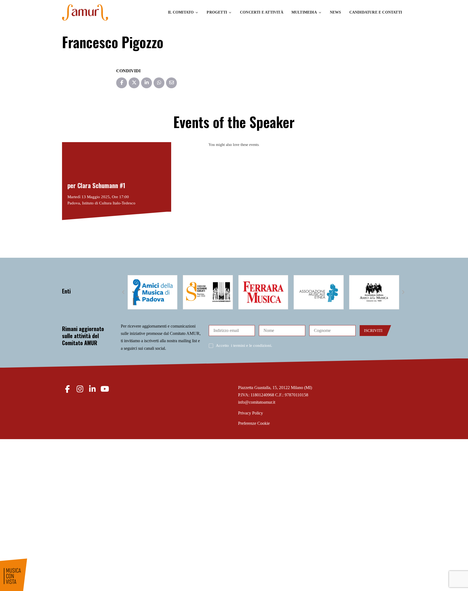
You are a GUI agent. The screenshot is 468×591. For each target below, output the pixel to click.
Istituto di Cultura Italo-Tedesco (108, 203)
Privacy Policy (250, 413)
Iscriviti (373, 330)
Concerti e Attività (261, 12)
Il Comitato (181, 12)
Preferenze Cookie (254, 423)
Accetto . (244, 345)
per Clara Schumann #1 (96, 185)
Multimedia (304, 12)
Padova (73, 203)
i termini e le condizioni (251, 345)
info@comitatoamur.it (256, 402)
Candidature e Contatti (375, 12)
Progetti (217, 12)
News (335, 12)
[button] (123, 292)
